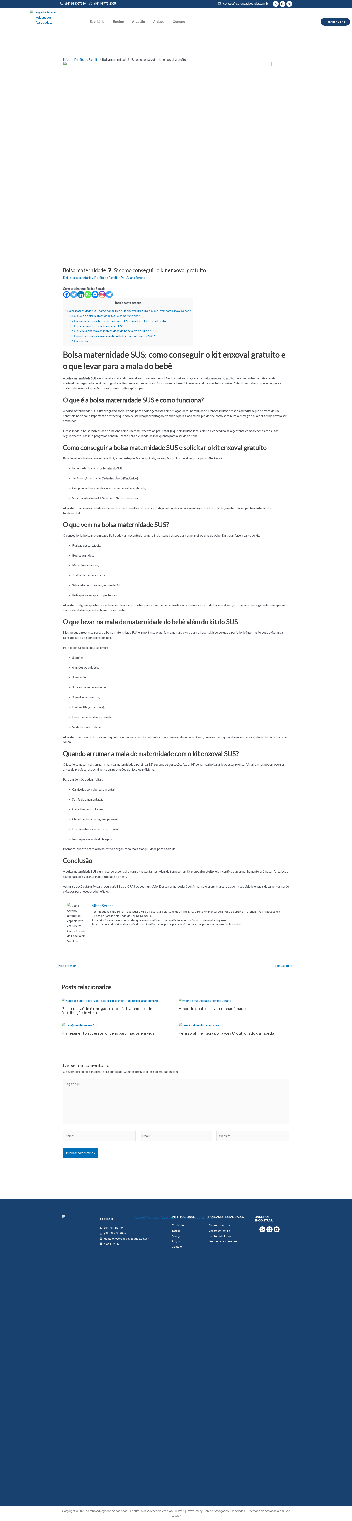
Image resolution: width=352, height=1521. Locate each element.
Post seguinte (286, 965)
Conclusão (78, 341)
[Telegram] (109, 294)
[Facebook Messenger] (95, 294)
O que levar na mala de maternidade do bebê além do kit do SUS (112, 331)
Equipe (118, 21)
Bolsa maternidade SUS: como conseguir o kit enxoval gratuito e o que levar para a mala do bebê (128, 310)
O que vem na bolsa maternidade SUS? (96, 326)
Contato (179, 21)
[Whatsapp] (87, 294)
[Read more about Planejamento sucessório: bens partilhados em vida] (80, 1025)
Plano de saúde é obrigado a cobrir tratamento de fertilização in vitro (107, 1010)
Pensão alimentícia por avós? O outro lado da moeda (226, 1033)
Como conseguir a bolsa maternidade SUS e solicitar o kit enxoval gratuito (119, 321)
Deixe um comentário (77, 277)
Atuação (138, 21)
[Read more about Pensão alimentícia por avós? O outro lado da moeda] (199, 1025)
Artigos (159, 21)
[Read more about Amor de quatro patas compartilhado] (205, 1000)
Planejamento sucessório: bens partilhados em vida (108, 1033)
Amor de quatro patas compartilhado (212, 1008)
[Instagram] (102, 294)
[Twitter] (73, 294)
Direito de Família (106, 277)
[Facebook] (66, 294)
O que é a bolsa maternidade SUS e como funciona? (104, 315)
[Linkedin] (80, 294)
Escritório (97, 21)
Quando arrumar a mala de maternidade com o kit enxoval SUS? (112, 336)
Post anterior (65, 965)
